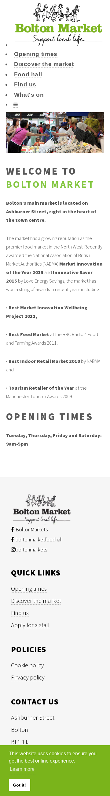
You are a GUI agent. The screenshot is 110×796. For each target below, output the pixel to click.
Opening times (35, 54)
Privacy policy (28, 677)
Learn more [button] (22, 769)
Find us (25, 84)
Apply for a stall (30, 625)
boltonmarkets (31, 549)
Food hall (28, 74)
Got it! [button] (19, 785)
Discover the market (44, 64)
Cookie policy (27, 665)
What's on (29, 95)
